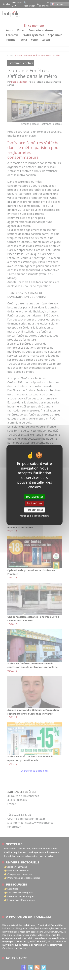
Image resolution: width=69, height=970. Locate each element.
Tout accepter (34, 496)
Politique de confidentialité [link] (34, 515)
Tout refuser (34, 503)
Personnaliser (34, 510)
